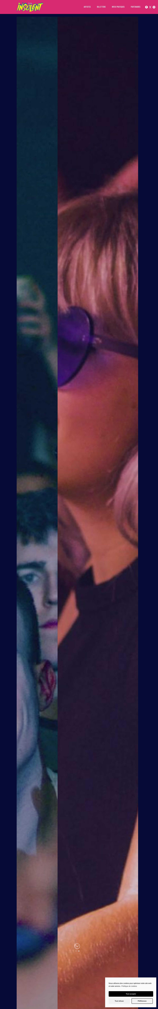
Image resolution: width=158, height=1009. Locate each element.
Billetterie (101, 6)
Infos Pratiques (118, 6)
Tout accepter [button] (131, 994)
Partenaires (135, 6)
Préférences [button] (142, 1001)
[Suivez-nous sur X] (150, 7)
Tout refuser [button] (119, 1001)
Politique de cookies (129, 986)
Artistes (87, 6)
